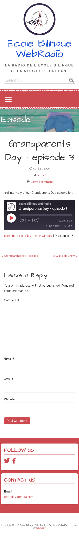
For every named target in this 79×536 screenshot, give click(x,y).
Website (9, 399)
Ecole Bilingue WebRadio (39, 48)
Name (9, 359)
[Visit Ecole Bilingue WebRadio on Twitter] (7, 461)
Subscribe (53, 226)
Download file (13, 235)
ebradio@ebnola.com (18, 496)
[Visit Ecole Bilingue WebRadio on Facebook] (14, 461)
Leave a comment (42, 181)
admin (41, 175)
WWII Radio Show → (65, 255)
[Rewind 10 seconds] (21, 220)
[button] (8, 99)
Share (68, 226)
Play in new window (38, 235)
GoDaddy (41, 528)
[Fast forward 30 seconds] (37, 220)
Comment (11, 300)
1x (29, 220)
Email (8, 379)
